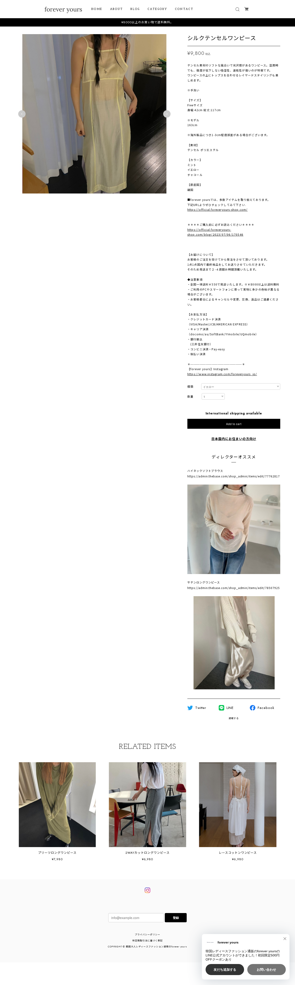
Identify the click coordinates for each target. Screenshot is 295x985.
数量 (190, 397)
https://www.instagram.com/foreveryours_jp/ (222, 374)
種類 (190, 387)
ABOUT (116, 9)
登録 (176, 917)
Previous (22, 114)
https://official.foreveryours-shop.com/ (217, 209)
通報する (234, 718)
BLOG (135, 9)
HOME (96, 9)
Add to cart (233, 424)
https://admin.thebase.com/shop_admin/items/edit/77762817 (233, 476)
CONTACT (184, 9)
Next (167, 114)
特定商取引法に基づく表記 (147, 940)
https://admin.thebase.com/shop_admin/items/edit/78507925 (233, 588)
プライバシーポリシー (147, 934)
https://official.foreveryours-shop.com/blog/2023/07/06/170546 (215, 232)
